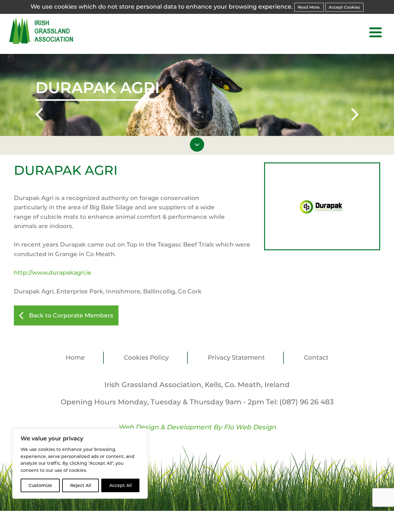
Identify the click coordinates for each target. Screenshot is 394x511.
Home (75, 357)
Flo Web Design (250, 427)
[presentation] (39, 115)
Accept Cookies (344, 7)
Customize (40, 485)
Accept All (120, 485)
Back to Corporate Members (71, 315)
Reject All (80, 485)
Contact (316, 357)
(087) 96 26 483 (306, 402)
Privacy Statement (236, 357)
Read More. (309, 7)
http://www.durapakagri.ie (52, 272)
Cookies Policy (146, 357)
